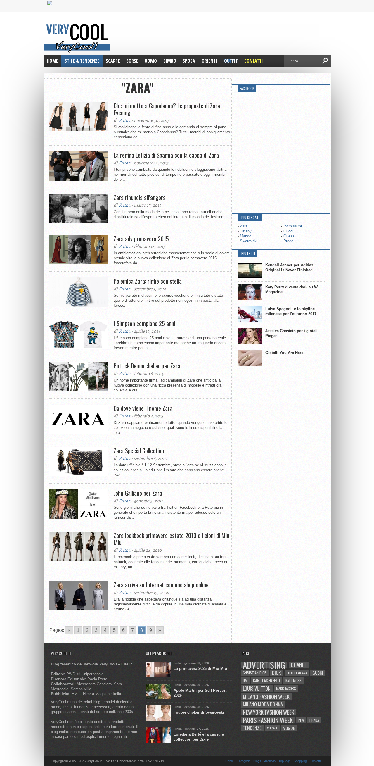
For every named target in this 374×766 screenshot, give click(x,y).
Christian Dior (254, 672)
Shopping (300, 761)
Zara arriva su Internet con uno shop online (161, 584)
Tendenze (252, 728)
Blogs (257, 761)
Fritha (124, 120)
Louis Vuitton (257, 688)
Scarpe (113, 61)
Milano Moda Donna (263, 704)
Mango (245, 236)
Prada (288, 241)
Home (52, 61)
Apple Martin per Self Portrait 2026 (200, 693)
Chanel (299, 665)
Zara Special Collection (139, 450)
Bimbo (169, 61)
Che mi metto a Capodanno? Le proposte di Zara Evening (167, 109)
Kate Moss (293, 680)
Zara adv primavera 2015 (141, 238)
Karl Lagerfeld (266, 680)
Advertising (264, 665)
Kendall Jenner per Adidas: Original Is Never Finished (289, 267)
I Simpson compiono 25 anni (144, 323)
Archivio (270, 761)
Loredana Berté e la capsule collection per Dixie (199, 736)
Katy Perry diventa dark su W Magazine (291, 289)
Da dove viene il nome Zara (143, 408)
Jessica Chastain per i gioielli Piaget (292, 333)
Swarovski (248, 241)
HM (245, 681)
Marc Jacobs (286, 688)
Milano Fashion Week (266, 696)
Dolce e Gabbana (297, 672)
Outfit (231, 61)
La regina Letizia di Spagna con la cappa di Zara (166, 154)
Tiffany (246, 231)
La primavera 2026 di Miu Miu (200, 668)
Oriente (210, 61)
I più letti (247, 253)
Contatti (253, 61)
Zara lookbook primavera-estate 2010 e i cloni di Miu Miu (171, 539)
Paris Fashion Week (268, 720)
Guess (289, 236)
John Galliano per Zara (138, 492)
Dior (276, 673)
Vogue (289, 728)
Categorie (243, 761)
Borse (132, 61)
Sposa (189, 61)
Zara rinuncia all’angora (140, 197)
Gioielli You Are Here (284, 353)
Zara (243, 226)
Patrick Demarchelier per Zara (147, 365)
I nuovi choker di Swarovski (199, 712)
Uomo (151, 61)
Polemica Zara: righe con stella (148, 280)
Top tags (284, 761)
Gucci (288, 231)
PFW (301, 719)
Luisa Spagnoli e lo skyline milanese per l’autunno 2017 (290, 311)
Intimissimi (292, 226)
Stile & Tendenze (82, 61)
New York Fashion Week (268, 712)
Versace (272, 728)
